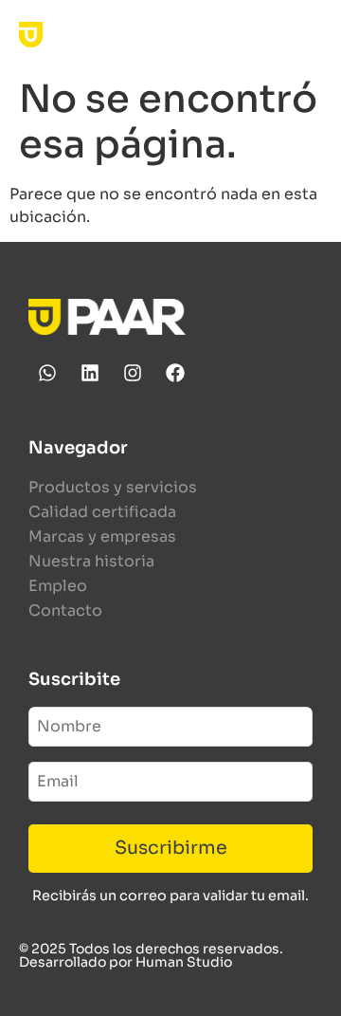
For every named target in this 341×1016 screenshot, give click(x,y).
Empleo (57, 586)
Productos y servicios (112, 487)
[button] (306, 34)
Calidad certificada (102, 512)
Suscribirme (171, 847)
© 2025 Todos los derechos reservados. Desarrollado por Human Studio (151, 955)
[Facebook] (175, 373)
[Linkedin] (90, 373)
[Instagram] (133, 373)
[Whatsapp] (47, 373)
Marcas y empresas (102, 536)
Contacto (65, 610)
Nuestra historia (91, 561)
